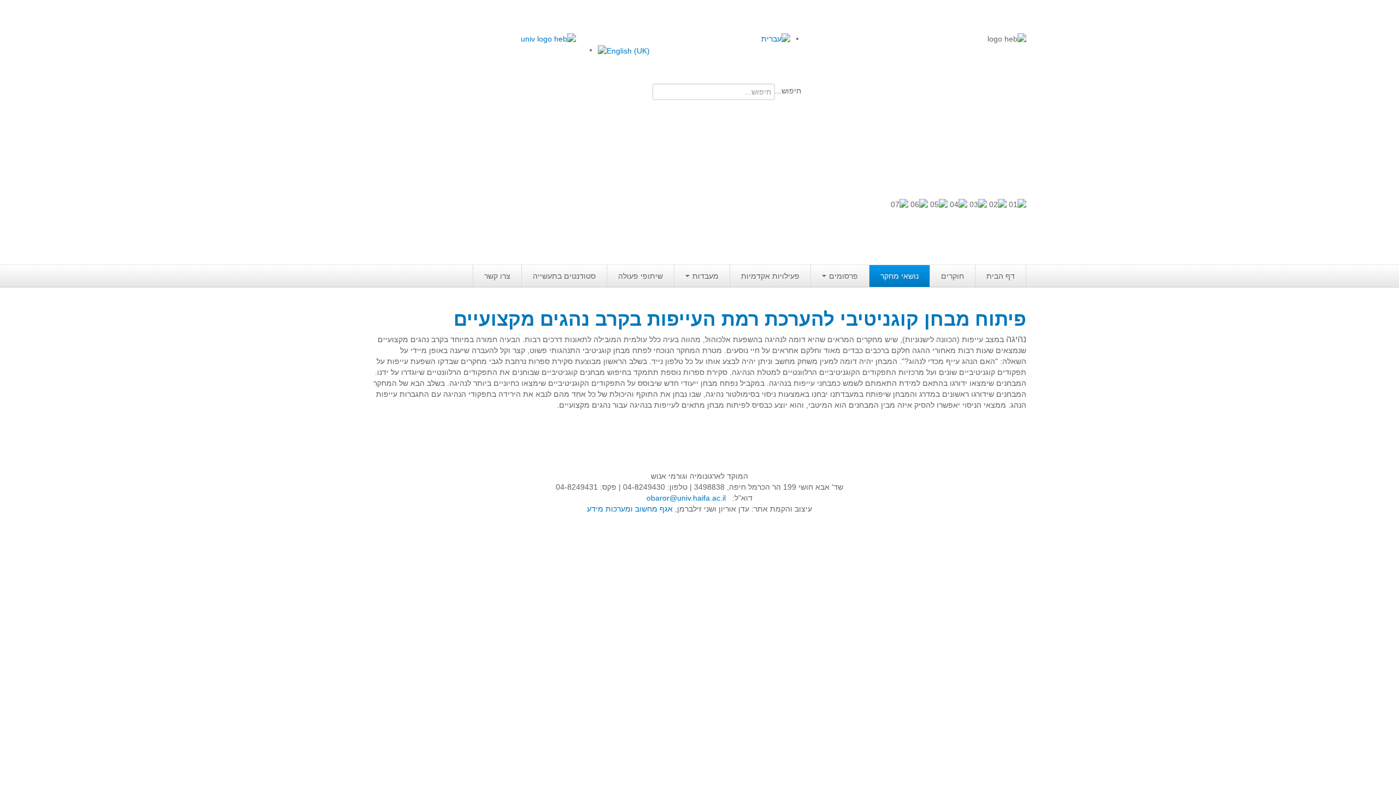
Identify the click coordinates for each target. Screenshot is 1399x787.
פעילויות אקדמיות (770, 276)
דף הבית (1000, 276)
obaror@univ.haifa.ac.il (686, 498)
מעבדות (705, 276)
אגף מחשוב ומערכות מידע (630, 508)
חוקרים (952, 276)
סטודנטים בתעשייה (564, 276)
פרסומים (843, 276)
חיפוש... (788, 90)
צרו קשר (497, 276)
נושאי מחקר (899, 276)
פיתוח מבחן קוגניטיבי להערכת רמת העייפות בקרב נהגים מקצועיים (740, 319)
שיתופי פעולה (640, 276)
